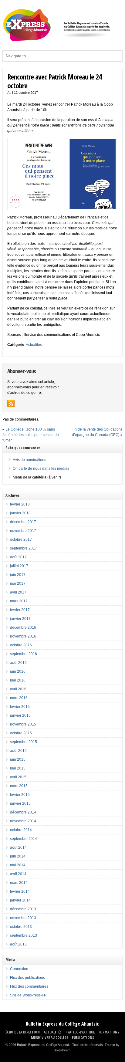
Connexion (19, 969)
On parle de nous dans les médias (41, 468)
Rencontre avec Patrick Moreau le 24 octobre (54, 81)
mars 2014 (19, 883)
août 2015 (18, 751)
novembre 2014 (23, 821)
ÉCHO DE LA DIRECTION (22, 1032)
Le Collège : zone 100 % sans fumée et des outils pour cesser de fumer (30, 434)
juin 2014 (17, 856)
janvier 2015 (20, 803)
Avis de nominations (29, 460)
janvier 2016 (20, 715)
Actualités (34, 345)
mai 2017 (17, 583)
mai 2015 (17, 768)
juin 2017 (17, 575)
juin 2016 (17, 671)
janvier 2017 (20, 619)
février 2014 (20, 891)
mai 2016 (17, 680)
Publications (83, 1037)
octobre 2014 (21, 830)
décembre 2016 (23, 627)
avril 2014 (18, 874)
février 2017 (20, 610)
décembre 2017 (23, 522)
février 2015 (20, 795)
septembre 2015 (23, 742)
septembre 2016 (23, 654)
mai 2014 (17, 865)
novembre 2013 (23, 918)
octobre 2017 (21, 539)
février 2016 (20, 707)
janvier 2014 (20, 900)
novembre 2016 (23, 636)
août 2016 (18, 663)
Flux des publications (27, 978)
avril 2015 (18, 777)
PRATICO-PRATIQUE (80, 1032)
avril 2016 (18, 689)
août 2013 (18, 944)
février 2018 (20, 504)
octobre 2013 (21, 927)
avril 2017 (18, 592)
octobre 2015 (21, 733)
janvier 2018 (20, 513)
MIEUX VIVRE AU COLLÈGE (49, 1037)
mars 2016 (19, 698)
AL (9, 92)
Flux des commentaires (29, 986)
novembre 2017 (23, 531)
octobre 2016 (21, 645)
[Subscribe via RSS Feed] (11, 403)
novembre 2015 (23, 724)
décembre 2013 (23, 909)
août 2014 (18, 847)
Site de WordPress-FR (28, 995)
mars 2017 (19, 601)
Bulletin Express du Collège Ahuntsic (62, 1023)
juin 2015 (17, 759)
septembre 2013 (23, 935)
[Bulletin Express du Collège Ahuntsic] (62, 40)
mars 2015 (19, 786)
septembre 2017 (23, 548)
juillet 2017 (19, 566)
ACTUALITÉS (53, 1032)
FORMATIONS (109, 1032)
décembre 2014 (23, 812)
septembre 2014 (23, 839)
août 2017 (18, 557)
